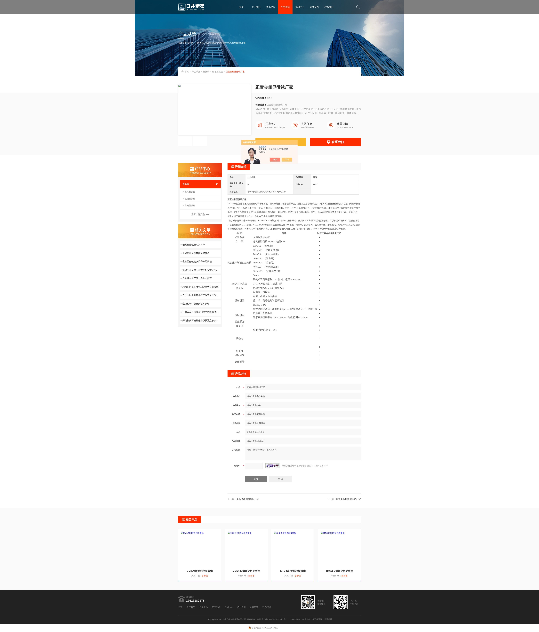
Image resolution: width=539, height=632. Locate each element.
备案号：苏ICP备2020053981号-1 (272, 619)
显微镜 (206, 71)
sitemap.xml (295, 619)
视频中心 (299, 7)
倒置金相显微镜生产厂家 (348, 499)
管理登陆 (328, 619)
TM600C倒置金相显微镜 (339, 570)
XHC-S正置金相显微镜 (293, 570)
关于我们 (256, 7)
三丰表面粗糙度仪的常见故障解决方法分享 (201, 312)
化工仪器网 (317, 619)
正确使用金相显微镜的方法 (195, 253)
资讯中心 (270, 7)
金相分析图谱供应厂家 (248, 499)
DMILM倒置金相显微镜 (200, 570)
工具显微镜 (190, 191)
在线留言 (314, 7)
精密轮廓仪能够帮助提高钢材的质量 (200, 287)
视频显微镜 (190, 198)
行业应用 (241, 607)
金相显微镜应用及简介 (193, 244)
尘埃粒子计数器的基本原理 (195, 303)
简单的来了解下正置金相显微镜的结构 (201, 270)
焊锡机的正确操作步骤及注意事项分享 (201, 320)
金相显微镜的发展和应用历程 (197, 261)
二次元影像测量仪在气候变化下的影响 (201, 295)
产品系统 (285, 7)
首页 (241, 7)
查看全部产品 (198, 214)
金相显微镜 (217, 71)
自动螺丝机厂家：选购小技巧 (197, 278)
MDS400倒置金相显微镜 (246, 570)
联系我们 (329, 7)
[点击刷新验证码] (272, 465)
